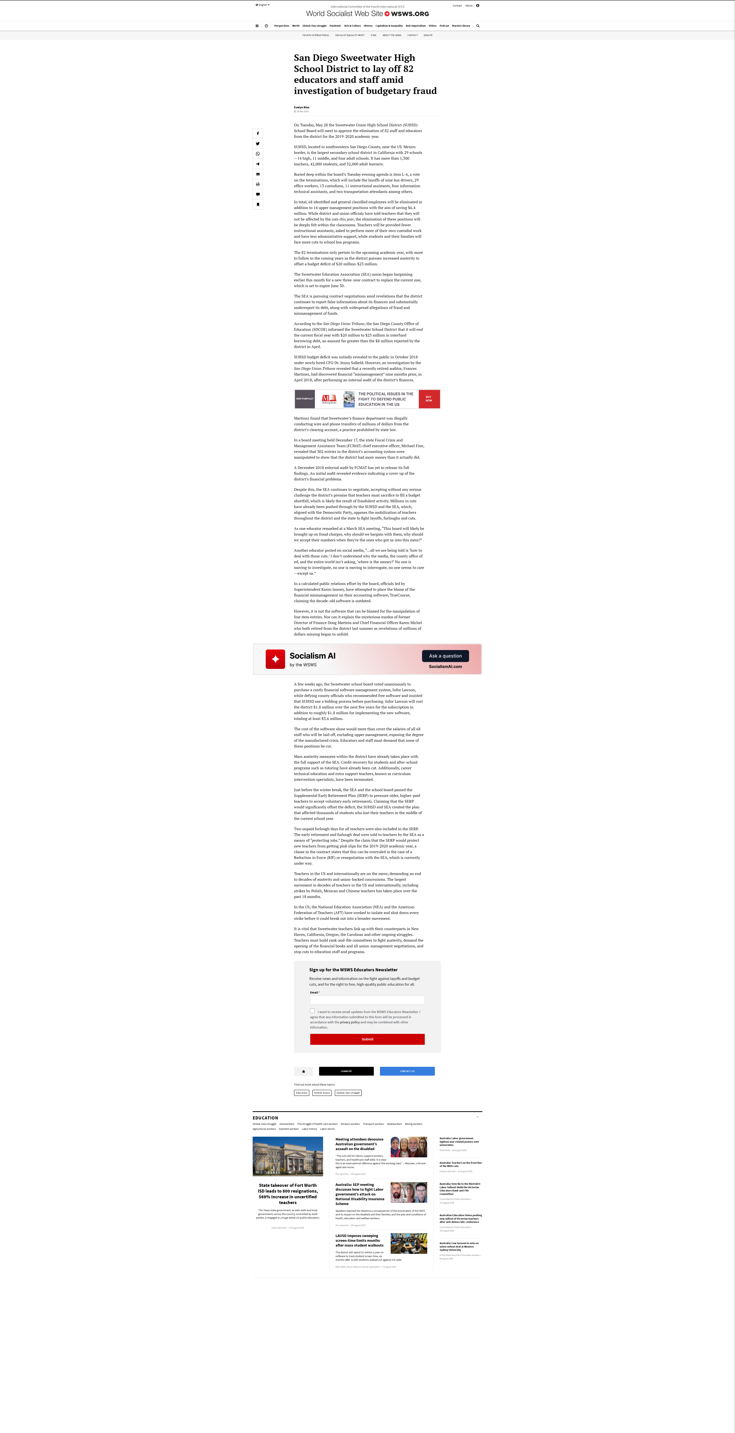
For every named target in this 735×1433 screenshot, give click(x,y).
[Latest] (266, 27)
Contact (457, 5)
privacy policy (350, 1022)
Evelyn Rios (301, 107)
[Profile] (477, 6)
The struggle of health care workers (317, 1124)
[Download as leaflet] (258, 184)
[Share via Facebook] (258, 133)
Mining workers (413, 1124)
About (469, 5)
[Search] (478, 27)
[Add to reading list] (258, 204)
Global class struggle (348, 1092)
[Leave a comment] (258, 194)
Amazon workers (350, 1124)
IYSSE (373, 35)
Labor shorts (327, 1129)
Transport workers (373, 1124)
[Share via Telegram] (258, 164)
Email (314, 992)
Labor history (309, 1129)
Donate (428, 35)
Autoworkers (286, 1124)
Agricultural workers (264, 1129)
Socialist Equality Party (349, 35)
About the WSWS (392, 35)
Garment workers (289, 1129)
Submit (367, 1039)
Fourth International (315, 35)
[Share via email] (258, 174)
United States (322, 1092)
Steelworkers (394, 1124)
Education (301, 1092)
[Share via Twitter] (258, 144)
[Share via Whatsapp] (258, 154)
